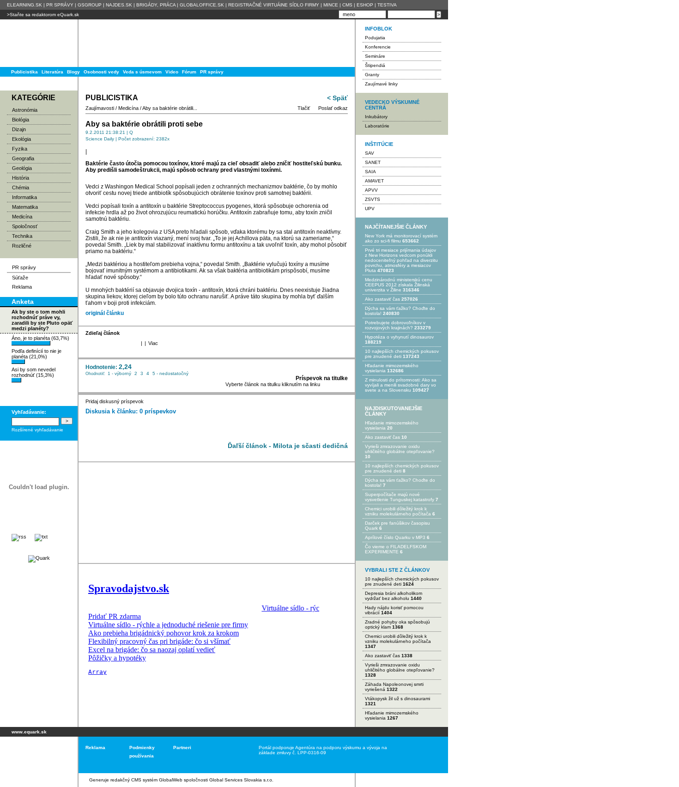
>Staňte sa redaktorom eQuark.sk (43, 14)
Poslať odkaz (333, 108)
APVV (371, 190)
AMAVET (374, 180)
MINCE (330, 4)
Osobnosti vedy (101, 71)
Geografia (23, 158)
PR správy (212, 71)
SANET (373, 162)
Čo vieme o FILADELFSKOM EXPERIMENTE (395, 549)
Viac (153, 343)
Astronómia (24, 110)
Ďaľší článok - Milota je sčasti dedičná (288, 445)
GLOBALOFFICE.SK (202, 4)
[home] (36, 755)
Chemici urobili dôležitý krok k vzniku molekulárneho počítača (398, 511)
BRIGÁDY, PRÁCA (156, 4)
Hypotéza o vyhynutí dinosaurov (399, 336)
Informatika (24, 197)
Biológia (20, 119)
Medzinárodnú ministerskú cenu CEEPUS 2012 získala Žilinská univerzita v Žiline (398, 284)
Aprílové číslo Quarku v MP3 (395, 537)
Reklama (22, 287)
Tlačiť (303, 108)
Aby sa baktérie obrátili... (169, 108)
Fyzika (19, 148)
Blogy (73, 71)
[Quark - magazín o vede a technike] (39, 558)
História (20, 178)
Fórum (189, 71)
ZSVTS (372, 199)
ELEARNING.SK (24, 4)
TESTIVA (387, 4)
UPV (370, 208)
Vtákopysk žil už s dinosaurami (397, 698)
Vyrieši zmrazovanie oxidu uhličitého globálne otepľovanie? (400, 449)
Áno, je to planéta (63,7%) (40, 338)
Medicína (22, 216)
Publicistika (24, 71)
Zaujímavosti (99, 108)
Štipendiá (375, 65)
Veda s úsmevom (142, 71)
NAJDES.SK (119, 4)
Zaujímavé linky (381, 83)
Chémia (20, 187)
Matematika (25, 207)
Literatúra (52, 71)
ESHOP (365, 4)
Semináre (375, 56)
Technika (22, 236)
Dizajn (19, 129)
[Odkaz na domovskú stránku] (37, 43)
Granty (372, 74)
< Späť (337, 98)
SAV (369, 153)
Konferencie (378, 46)
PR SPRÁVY (59, 4)
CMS (347, 4)
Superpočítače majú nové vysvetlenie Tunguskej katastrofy (399, 497)
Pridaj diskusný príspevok (114, 401)
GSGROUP (90, 4)
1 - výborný (119, 373)
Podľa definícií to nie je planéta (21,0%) (36, 353)
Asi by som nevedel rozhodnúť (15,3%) (33, 372)
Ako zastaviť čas (382, 299)
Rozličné (21, 245)
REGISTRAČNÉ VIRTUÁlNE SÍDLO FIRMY (273, 4)
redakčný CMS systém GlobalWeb (146, 779)
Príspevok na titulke (322, 378)
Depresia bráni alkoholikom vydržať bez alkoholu (393, 596)
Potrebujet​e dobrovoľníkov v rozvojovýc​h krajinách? (395, 325)
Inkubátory (376, 116)
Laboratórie (377, 125)
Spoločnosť (24, 226)
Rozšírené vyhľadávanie (37, 429)
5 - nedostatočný (170, 373)
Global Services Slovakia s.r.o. (241, 779)
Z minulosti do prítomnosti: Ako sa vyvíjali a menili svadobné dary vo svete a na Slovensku (400, 385)
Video (171, 71)
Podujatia (375, 37)
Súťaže (20, 277)
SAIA (370, 171)
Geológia (22, 168)
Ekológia (21, 139)
